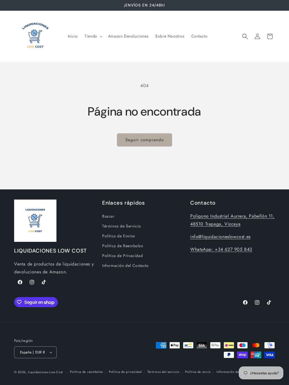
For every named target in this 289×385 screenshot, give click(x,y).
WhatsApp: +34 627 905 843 (221, 249)
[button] (93, 36)
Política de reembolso (86, 371)
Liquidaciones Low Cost (45, 372)
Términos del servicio (163, 371)
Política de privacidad (125, 371)
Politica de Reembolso (122, 246)
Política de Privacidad (122, 255)
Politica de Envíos (118, 236)
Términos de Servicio (121, 226)
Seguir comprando (144, 140)
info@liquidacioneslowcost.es (220, 236)
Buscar (108, 216)
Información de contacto (234, 371)
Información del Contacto (125, 265)
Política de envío (198, 371)
